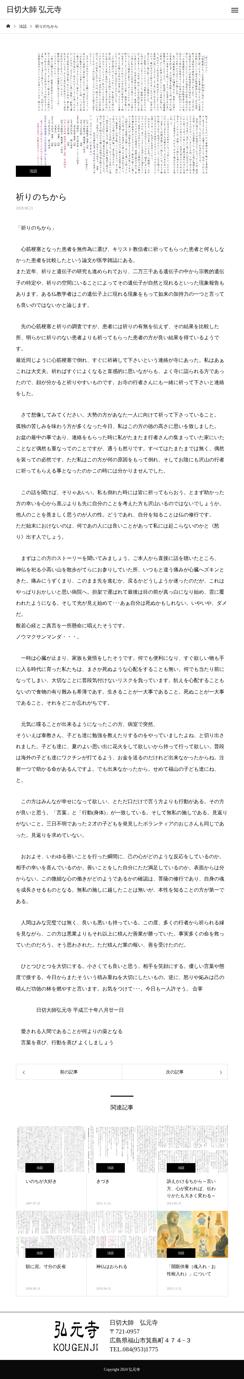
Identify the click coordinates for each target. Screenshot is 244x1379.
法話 (33, 171)
